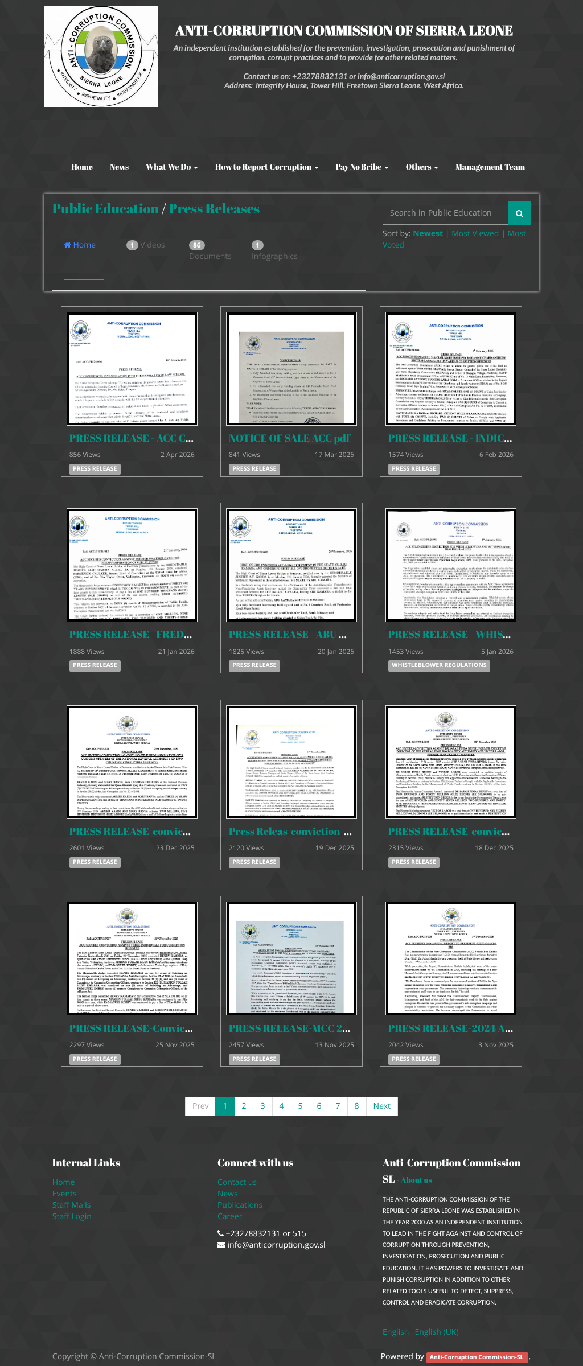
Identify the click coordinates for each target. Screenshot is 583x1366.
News (227, 1193)
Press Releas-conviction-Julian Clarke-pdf (328, 831)
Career (230, 1216)
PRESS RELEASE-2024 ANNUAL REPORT (485, 1028)
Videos (147, 245)
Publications (241, 1205)
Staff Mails (73, 1205)
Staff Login (72, 1216)
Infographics (272, 251)
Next (382, 1106)
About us (416, 1180)
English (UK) (436, 1332)
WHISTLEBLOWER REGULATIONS (439, 666)
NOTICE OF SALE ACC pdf (289, 438)
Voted (393, 245)
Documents (209, 251)
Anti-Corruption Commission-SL (477, 1357)
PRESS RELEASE (95, 469)
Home (83, 245)
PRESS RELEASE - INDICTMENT (464, 438)
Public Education (105, 208)
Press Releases (214, 208)
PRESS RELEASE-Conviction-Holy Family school (182, 1028)
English (396, 1332)
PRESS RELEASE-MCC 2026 (295, 1028)
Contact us (237, 1182)
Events (64, 1193)
